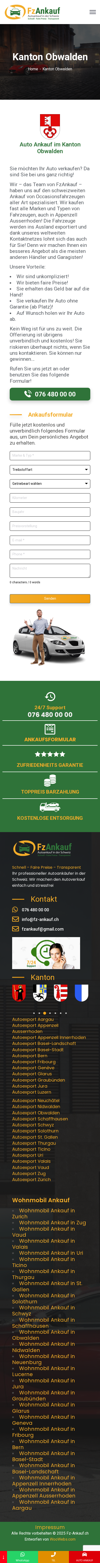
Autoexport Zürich (31, 1179)
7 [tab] (66, 1013)
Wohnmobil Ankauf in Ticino (43, 1262)
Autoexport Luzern (31, 1092)
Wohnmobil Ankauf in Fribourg (43, 1431)
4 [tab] (50, 1013)
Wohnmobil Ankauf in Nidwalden (43, 1346)
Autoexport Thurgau (34, 1143)
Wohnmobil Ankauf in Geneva (43, 1419)
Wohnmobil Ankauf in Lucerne (43, 1371)
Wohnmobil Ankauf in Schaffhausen (43, 1322)
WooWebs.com (62, 1539)
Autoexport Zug (29, 1173)
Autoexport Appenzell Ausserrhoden (35, 1028)
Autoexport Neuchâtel (35, 1100)
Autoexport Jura (29, 1086)
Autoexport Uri (27, 1155)
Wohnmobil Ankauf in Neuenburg (43, 1359)
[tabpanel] (18, 993)
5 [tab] (55, 1013)
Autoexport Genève (33, 1068)
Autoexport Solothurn (35, 1131)
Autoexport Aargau (33, 1019)
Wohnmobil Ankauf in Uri (51, 1252)
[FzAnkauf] (32, 12)
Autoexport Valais (31, 1161)
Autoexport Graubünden (38, 1080)
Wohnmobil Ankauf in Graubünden (43, 1395)
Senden (50, 598)
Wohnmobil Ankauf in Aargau (43, 1504)
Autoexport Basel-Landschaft (44, 1043)
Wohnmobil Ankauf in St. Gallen (47, 1286)
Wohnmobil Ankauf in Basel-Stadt (43, 1456)
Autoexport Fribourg (34, 1062)
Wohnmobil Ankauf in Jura (43, 1383)
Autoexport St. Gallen (35, 1137)
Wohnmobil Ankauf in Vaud (43, 1231)
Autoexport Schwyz (33, 1125)
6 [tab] (60, 1013)
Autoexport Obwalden (36, 1113)
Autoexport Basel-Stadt (38, 1050)
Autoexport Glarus (32, 1074)
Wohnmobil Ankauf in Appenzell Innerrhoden (43, 1480)
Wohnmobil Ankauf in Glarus (43, 1407)
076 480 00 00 (50, 714)
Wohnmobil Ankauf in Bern (43, 1444)
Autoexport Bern (29, 1056)
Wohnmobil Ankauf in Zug (52, 1222)
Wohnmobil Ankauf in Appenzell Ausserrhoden (43, 1492)
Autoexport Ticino (31, 1149)
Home (33, 69)
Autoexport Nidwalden (36, 1106)
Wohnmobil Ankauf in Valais (43, 1243)
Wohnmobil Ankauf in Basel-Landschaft (43, 1468)
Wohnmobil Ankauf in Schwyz (43, 1310)
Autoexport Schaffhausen (40, 1119)
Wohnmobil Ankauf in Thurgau (43, 1274)
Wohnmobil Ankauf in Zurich (43, 1213)
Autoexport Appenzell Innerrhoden (49, 1037)
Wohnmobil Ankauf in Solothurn (43, 1298)
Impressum (50, 1527)
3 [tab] (44, 1013)
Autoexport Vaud (30, 1167)
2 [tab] (39, 1013)
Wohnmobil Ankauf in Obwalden (43, 1334)
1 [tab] (34, 1013)
